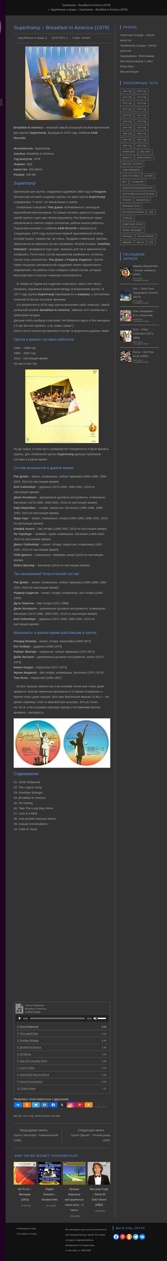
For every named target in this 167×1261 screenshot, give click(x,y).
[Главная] (46, 9)
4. (29, 1047)
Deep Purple (144, 158)
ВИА (124, 182)
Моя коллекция (129, 71)
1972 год (127, 103)
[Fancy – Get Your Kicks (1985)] (125, 356)
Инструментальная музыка (138, 194)
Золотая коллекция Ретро (137, 188)
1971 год (141, 97)
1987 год (141, 146)
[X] (62, 1104)
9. (29, 1081)
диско (140, 242)
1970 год (127, 97)
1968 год (127, 91)
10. (26, 1088)
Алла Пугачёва (130, 176)
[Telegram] (36, 1104)
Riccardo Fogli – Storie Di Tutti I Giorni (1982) (99, 1197)
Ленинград (142, 200)
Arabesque (128, 152)
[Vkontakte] (18, 1104)
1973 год (141, 103)
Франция (127, 236)
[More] (88, 1104)
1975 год (141, 109)
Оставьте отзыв (27, 1233)
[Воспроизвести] (19, 1018)
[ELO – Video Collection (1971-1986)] (125, 336)
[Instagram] (71, 1104)
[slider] (102, 1018)
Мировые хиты (131, 206)
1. (27, 1026)
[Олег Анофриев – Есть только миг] (125, 315)
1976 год (127, 115)
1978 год (127, 121)
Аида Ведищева (131, 170)
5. (24, 1054)
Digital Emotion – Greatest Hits (50, 1194)
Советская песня (132, 224)
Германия (137, 182)
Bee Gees (145, 152)
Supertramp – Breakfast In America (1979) (103, 9)
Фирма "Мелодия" (132, 230)
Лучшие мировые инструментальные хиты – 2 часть (74, 1199)
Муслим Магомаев (133, 212)
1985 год (141, 139)
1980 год (127, 127)
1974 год (127, 109)
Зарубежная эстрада (30, 37)
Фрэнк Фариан (146, 236)
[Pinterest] (80, 1104)
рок (151, 242)
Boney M (127, 158)
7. (26, 1067)
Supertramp (42, 1116)
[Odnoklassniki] (27, 1104)
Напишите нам (27, 1228)
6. (32, 1061)
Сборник (127, 218)
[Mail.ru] (44, 1104)
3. (28, 1040)
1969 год (141, 91)
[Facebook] (53, 1104)
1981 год (141, 127)
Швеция (126, 242)
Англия (55, 1116)
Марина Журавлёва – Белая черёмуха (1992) (145, 270)
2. (27, 1033)
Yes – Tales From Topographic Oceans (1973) (145, 292)
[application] (62, 1018)
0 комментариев (141, 280)
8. (33, 1074)
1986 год (127, 146)
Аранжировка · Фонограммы (137, 56)
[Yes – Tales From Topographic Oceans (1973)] (125, 295)
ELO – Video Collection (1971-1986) (143, 333)
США (151, 212)
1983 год (141, 133)
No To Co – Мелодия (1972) (25, 1194)
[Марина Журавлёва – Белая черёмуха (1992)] (125, 272)
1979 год (28, 1116)
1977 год (141, 115)
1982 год (127, 133)
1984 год (127, 139)
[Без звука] (95, 1018)
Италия (126, 200)
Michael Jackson (132, 164)
